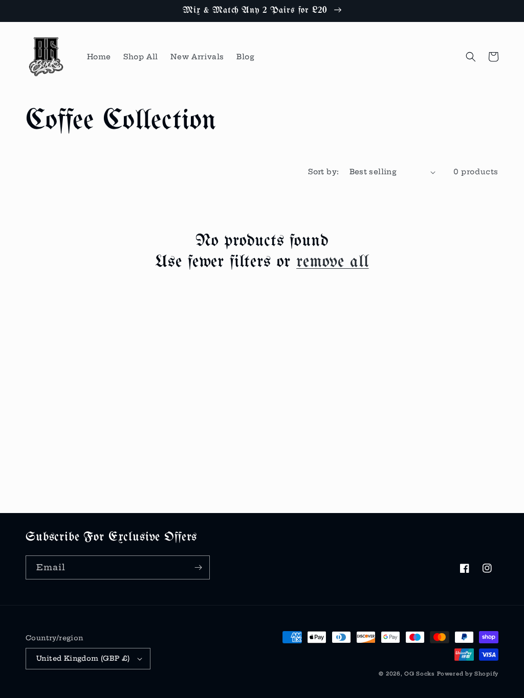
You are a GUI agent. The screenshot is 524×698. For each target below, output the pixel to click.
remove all (332, 262)
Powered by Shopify (467, 673)
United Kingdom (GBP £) (83, 658)
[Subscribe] (198, 567)
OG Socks (419, 673)
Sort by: (323, 171)
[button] (471, 56)
